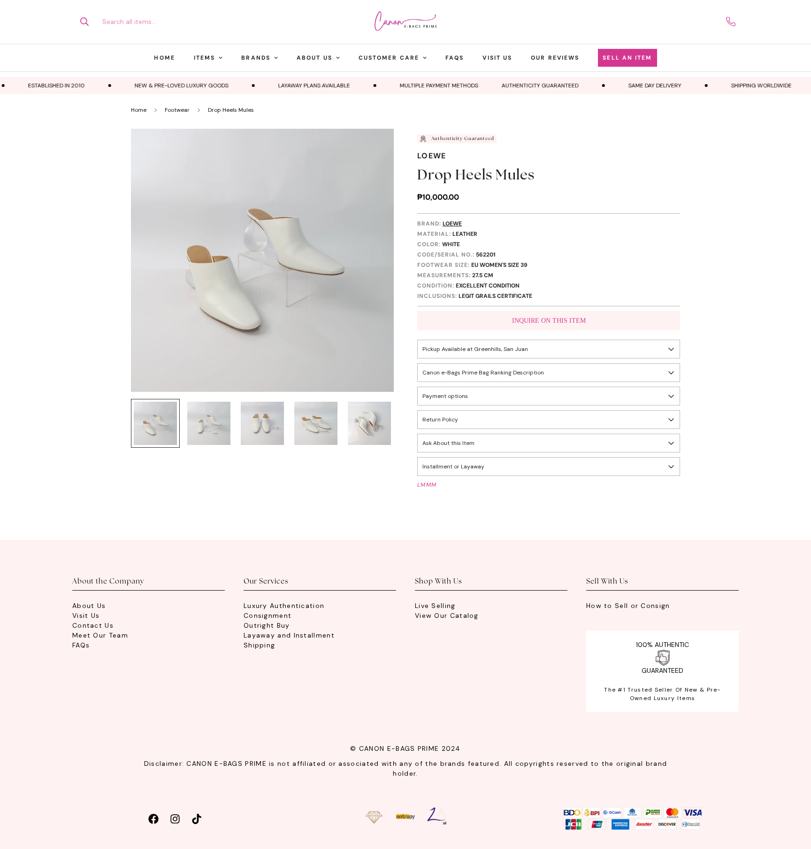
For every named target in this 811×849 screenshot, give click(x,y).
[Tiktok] (196, 818)
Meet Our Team (100, 635)
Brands (255, 58)
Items (204, 58)
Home (164, 58)
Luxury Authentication (284, 605)
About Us (314, 58)
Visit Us (497, 58)
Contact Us (93, 625)
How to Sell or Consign (628, 605)
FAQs (454, 58)
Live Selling (435, 605)
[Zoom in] (373, 148)
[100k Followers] (175, 818)
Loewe (431, 156)
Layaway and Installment (289, 635)
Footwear (177, 110)
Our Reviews (555, 58)
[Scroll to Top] (792, 798)
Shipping (259, 645)
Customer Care (389, 58)
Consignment (267, 615)
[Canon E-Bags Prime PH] (405, 22)
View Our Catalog (447, 615)
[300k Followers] (153, 818)
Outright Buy (267, 625)
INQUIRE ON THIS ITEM (549, 320)
